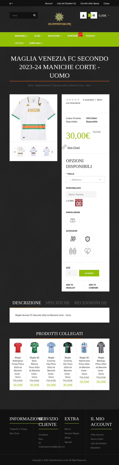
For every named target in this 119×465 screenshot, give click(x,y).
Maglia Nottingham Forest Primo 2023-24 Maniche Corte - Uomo (18, 367)
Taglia (70, 173)
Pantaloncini (73, 212)
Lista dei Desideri (99, 443)
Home (31, 85)
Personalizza (73, 188)
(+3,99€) (70, 200)
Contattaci (43, 434)
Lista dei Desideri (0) (66, 3)
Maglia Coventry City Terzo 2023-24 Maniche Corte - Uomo (67, 367)
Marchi (68, 428)
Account (49, 3)
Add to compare (93, 286)
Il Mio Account (97, 434)
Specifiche (57, 302)
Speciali (68, 442)
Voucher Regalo (72, 433)
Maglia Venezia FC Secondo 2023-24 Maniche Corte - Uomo (63, 85)
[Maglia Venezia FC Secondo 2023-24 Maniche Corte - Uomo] (33, 118)
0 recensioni (88, 99)
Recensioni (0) (90, 302)
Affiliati (68, 437)
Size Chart (73, 147)
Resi (41, 438)
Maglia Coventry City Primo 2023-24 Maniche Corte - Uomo (51, 367)
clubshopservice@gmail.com (52, 446)
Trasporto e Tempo (18, 428)
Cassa (106, 3)
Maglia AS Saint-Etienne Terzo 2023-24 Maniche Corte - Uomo (34, 367)
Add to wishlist (70, 286)
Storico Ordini (97, 438)
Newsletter (95, 447)
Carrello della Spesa (90, 3)
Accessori (71, 230)
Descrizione (26, 302)
